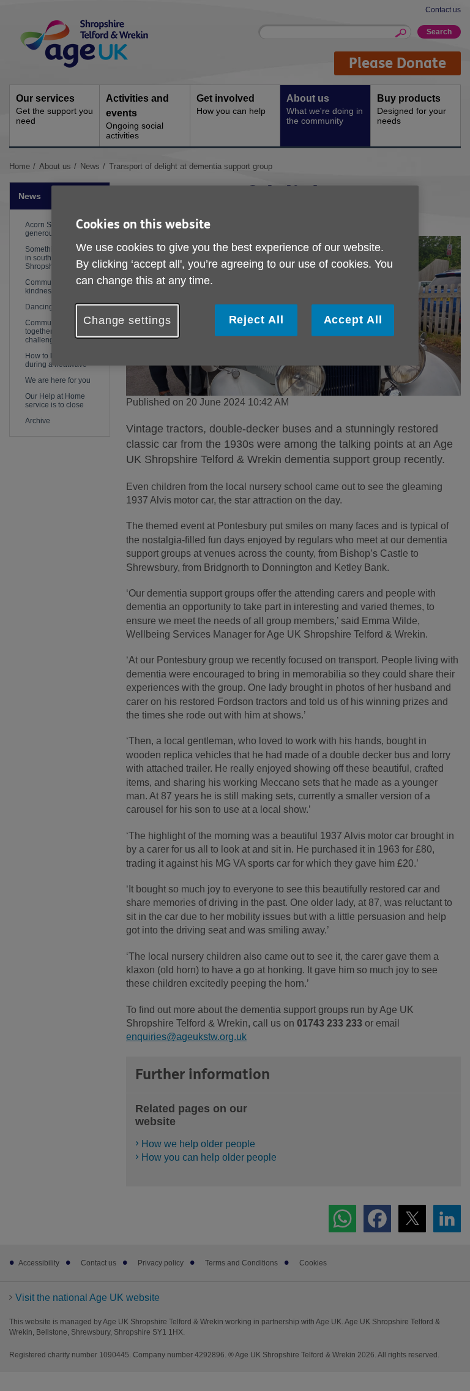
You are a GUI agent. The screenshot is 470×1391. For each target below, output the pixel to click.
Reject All (256, 320)
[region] (235, 275)
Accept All (353, 320)
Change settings (127, 320)
